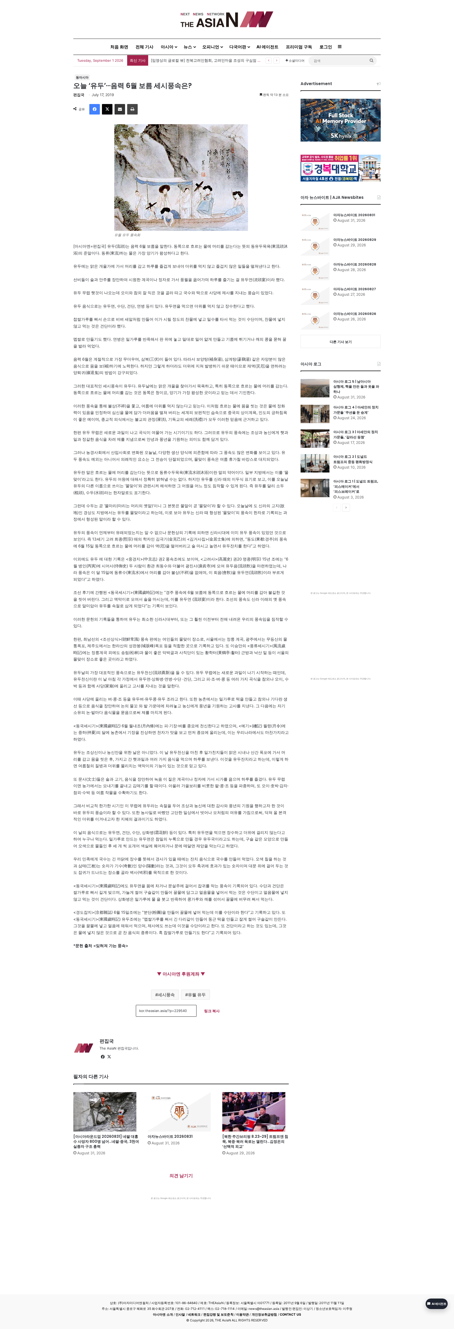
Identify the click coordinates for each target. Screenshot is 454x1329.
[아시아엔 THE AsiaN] (227, 19)
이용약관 (242, 1314)
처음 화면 (119, 46)
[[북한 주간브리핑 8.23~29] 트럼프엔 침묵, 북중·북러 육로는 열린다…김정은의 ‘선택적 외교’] (255, 1111)
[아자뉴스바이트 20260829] (315, 246)
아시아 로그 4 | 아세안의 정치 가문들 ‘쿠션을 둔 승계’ (356, 410)
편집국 (78, 94)
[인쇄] (132, 109)
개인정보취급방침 (264, 1314)
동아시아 (82, 77)
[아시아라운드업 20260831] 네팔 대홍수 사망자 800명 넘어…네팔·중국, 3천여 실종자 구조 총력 (231, 60)
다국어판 (237, 46)
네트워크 (194, 1314)
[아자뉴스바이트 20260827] (315, 296)
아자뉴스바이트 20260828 (354, 264)
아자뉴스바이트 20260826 (354, 313)
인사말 (180, 1314)
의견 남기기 (181, 1175)
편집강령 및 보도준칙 (218, 1314)
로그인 (325, 46)
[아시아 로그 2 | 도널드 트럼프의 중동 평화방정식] (315, 463)
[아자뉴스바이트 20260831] (181, 1111)
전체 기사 (144, 46)
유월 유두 (197, 994)
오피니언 (210, 46)
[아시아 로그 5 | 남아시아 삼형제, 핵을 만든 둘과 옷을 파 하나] (315, 388)
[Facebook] (94, 109)
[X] (107, 109)
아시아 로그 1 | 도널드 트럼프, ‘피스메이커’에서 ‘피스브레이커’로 (355, 486)
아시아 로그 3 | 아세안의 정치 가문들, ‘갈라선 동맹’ (355, 434)
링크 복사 (212, 1011)
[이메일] (120, 109)
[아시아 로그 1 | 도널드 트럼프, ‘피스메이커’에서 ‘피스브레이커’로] (315, 488)
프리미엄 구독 (299, 46)
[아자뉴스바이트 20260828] (315, 271)
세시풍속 (166, 994)
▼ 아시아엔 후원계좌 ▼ (181, 974)
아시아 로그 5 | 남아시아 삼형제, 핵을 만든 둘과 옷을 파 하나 (356, 386)
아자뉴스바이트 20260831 (170, 1136)
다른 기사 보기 (341, 342)
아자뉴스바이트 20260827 (354, 289)
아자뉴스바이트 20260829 (354, 239)
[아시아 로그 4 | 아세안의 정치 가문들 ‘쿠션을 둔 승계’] (315, 414)
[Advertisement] (181, 1239)
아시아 (167, 46)
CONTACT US (290, 1314)
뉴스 (188, 46)
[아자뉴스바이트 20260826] (315, 320)
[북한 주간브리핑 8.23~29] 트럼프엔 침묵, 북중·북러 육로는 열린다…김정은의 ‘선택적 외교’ (255, 1141)
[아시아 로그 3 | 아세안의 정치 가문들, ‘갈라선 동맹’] (315, 438)
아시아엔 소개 (163, 1314)
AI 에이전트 (267, 46)
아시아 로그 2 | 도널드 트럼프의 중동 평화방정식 (353, 459)
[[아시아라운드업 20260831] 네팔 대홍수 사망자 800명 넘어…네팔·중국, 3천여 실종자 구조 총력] (106, 1111)
